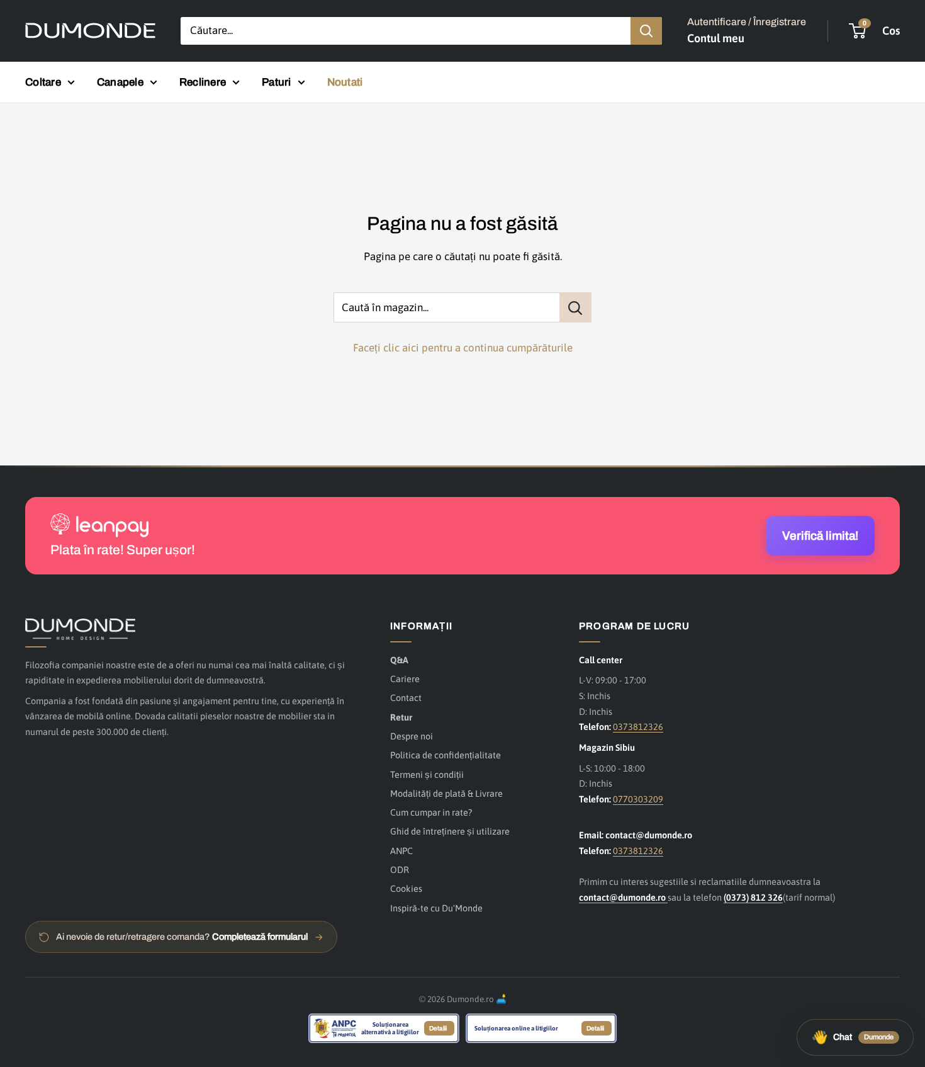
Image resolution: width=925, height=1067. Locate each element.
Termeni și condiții (427, 774)
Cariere (405, 678)
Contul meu (715, 38)
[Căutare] (646, 31)
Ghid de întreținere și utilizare (450, 831)
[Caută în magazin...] (575, 307)
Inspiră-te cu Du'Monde (436, 908)
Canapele (120, 82)
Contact (406, 697)
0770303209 (638, 799)
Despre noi (411, 736)
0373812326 (638, 726)
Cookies (406, 888)
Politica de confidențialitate (445, 755)
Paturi (276, 82)
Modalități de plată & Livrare (446, 793)
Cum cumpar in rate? (431, 812)
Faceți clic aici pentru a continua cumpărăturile (463, 347)
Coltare (43, 82)
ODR (399, 869)
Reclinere (202, 82)
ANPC (401, 850)
